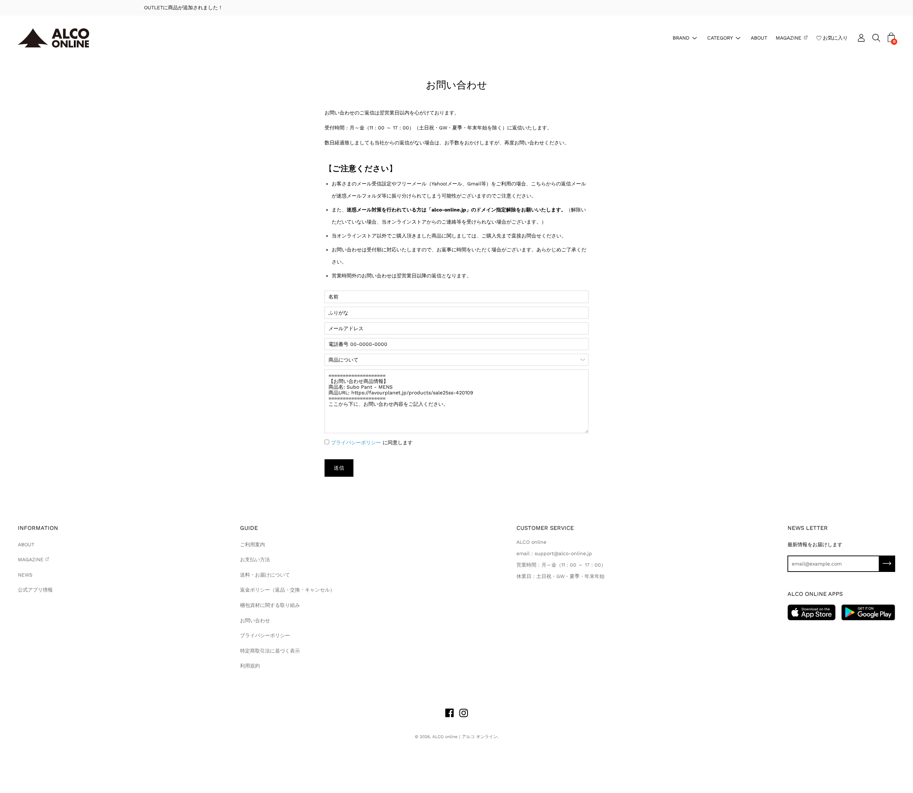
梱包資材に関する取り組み (270, 605)
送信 (339, 468)
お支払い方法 (255, 559)
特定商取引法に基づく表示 (270, 651)
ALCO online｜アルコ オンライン (465, 736)
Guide (249, 528)
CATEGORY (720, 37)
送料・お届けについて (265, 575)
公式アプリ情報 (35, 590)
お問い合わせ (255, 620)
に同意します (372, 442)
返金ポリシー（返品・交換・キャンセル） (287, 590)
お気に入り (835, 37)
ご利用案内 (252, 544)
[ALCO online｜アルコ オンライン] (53, 38)
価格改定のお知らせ (456, 7)
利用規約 (250, 666)
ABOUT (759, 37)
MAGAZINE (788, 37)
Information (38, 528)
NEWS (25, 575)
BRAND (681, 37)
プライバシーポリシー (356, 442)
